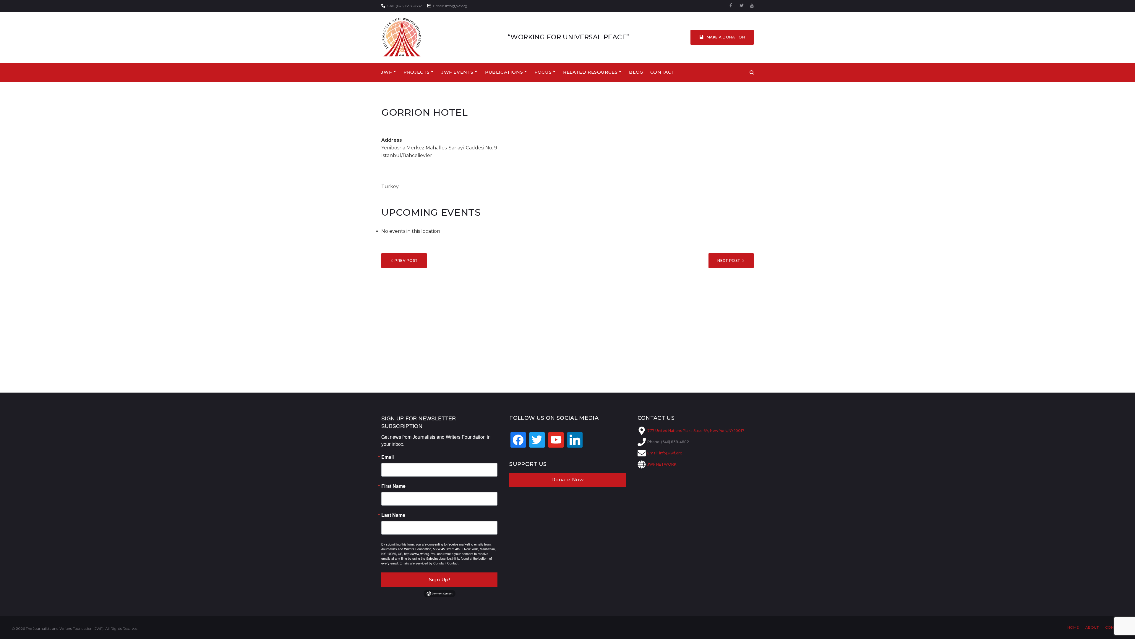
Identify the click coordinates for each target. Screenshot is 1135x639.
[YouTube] (752, 6)
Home (1073, 627)
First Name (393, 486)
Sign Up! (439, 579)
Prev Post (406, 260)
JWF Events (457, 72)
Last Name (393, 515)
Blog (636, 72)
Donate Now (567, 480)
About (1092, 627)
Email (387, 457)
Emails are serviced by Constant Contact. (429, 563)
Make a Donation (726, 37)
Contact (662, 72)
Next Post (728, 260)
